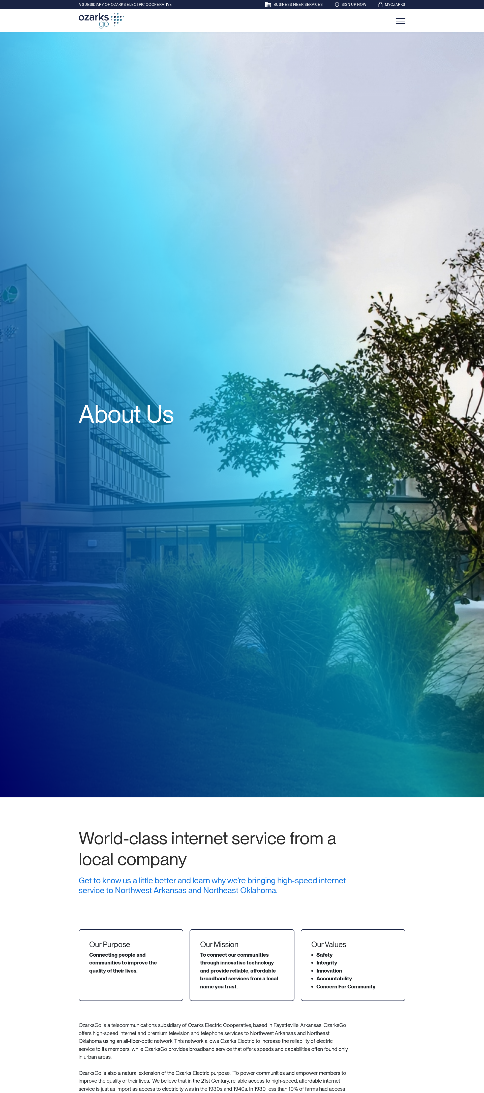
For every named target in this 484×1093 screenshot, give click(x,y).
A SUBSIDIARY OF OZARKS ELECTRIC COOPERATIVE (125, 5)
